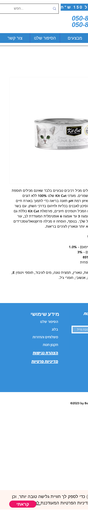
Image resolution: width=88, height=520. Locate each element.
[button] (22, 504)
